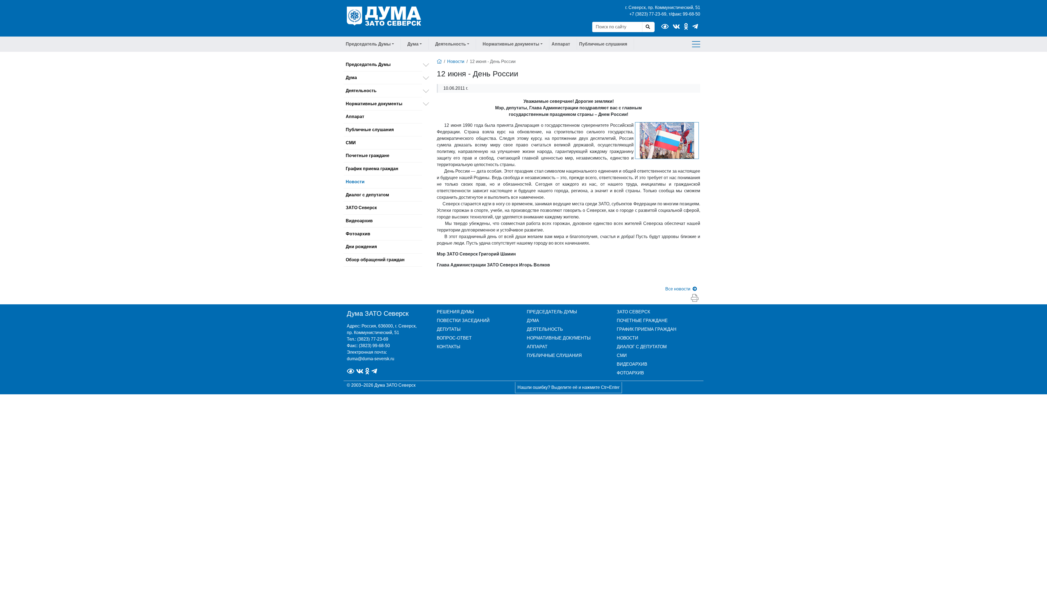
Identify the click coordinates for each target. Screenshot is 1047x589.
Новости (355, 181)
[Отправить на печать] (694, 298)
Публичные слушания (603, 44)
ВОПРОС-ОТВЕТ (454, 338)
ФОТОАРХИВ (630, 373)
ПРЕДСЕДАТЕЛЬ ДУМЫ (552, 311)
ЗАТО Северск (361, 207)
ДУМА (533, 320)
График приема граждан (372, 168)
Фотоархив (358, 234)
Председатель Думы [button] (368, 44)
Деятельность (361, 90)
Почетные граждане (367, 155)
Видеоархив (359, 220)
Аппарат (561, 44)
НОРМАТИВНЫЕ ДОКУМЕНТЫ (559, 338)
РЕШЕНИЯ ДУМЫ (455, 311)
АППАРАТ (537, 346)
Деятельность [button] (450, 44)
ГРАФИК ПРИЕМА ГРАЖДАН (646, 329)
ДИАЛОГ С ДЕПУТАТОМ (642, 346)
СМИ (351, 142)
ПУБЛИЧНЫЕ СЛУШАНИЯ (554, 355)
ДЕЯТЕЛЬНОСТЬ (545, 329)
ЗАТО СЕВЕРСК (633, 311)
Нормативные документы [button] (511, 44)
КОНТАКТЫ (448, 346)
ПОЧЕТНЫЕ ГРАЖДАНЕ (642, 320)
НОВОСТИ (627, 338)
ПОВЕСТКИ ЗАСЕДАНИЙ (463, 320)
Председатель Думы (368, 64)
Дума (351, 77)
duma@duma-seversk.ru (370, 358)
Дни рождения (361, 246)
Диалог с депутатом (367, 195)
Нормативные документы (374, 103)
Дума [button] (413, 44)
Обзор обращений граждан (375, 259)
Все (677, 289)
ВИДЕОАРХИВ (632, 364)
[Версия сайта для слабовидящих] (665, 26)
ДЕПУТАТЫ (449, 329)
